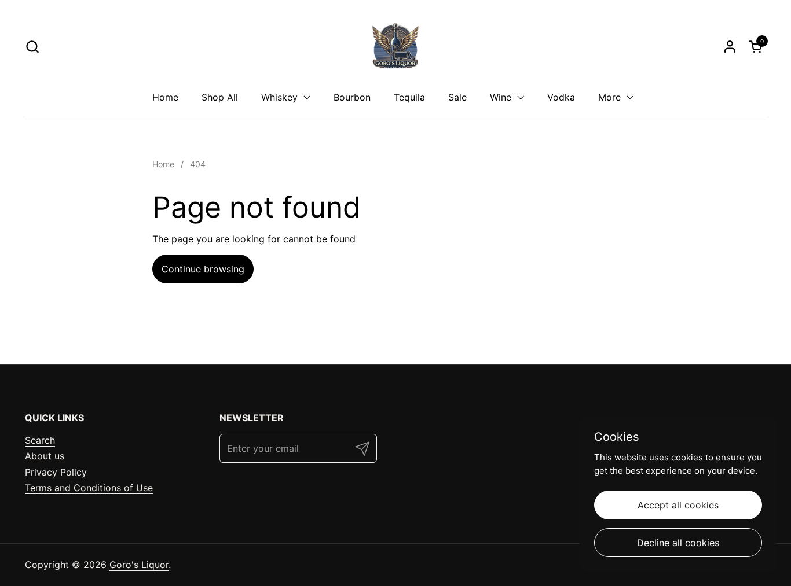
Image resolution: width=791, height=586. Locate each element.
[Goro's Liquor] (395, 46)
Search (40, 440)
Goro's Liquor (139, 564)
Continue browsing (203, 269)
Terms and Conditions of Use (89, 487)
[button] (32, 46)
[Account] (730, 46)
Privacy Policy (56, 472)
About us (44, 456)
